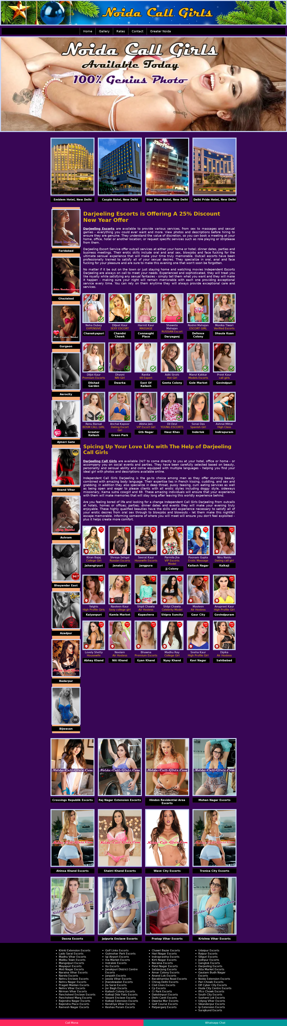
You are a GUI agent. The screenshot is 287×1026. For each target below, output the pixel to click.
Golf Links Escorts (117, 950)
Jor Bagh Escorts (116, 988)
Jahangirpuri (94, 565)
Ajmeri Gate (66, 442)
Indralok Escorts (116, 963)
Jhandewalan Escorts (119, 982)
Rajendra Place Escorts (74, 1004)
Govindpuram (224, 614)
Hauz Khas (172, 432)
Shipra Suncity (172, 614)
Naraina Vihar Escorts (73, 972)
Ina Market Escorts (117, 959)
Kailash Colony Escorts (120, 991)
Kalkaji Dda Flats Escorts (121, 994)
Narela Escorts (68, 975)
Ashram (66, 537)
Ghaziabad (66, 298)
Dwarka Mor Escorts (165, 1000)
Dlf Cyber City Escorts (212, 985)
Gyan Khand (146, 660)
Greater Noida (160, 31)
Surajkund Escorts (210, 1010)
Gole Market (198, 382)
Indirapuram (224, 432)
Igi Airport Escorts (117, 956)
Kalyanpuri (94, 614)
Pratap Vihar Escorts (167, 938)
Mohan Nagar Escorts (214, 800)
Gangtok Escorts (209, 963)
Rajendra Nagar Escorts (74, 1000)
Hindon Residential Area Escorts (167, 801)
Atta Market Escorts (211, 969)
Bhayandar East (66, 585)
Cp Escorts (159, 988)
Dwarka (120, 382)
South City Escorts (210, 994)
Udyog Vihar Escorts (211, 1000)
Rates (120, 31)
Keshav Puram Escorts (120, 1007)
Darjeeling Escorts (210, 966)
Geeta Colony (172, 382)
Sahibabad (224, 660)
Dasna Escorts (72, 938)
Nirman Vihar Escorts (73, 991)
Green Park (119, 435)
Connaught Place (146, 335)
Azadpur (66, 633)
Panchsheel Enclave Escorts (77, 994)
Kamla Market (119, 614)
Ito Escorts (112, 966)
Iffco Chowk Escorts (211, 991)
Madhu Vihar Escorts (72, 956)
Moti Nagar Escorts (71, 969)
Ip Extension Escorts (211, 1007)
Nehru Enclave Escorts (74, 978)
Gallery (104, 31)
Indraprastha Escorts (165, 956)
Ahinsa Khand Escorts (72, 870)
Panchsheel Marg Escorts (75, 997)
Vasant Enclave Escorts (120, 997)
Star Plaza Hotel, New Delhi (167, 199)
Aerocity (66, 394)
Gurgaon (66, 346)
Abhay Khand (93, 660)
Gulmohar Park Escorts (120, 953)
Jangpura (146, 565)
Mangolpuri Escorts (71, 963)
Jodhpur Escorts (208, 959)
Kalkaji (224, 565)
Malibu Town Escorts (72, 959)
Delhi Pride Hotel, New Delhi (214, 199)
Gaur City (198, 614)
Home (87, 31)
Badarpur (66, 681)
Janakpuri (120, 565)
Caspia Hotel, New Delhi (120, 199)
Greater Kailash (93, 433)
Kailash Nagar (198, 565)
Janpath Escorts (115, 975)
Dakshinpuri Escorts (165, 994)
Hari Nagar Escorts (164, 953)
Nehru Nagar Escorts (72, 982)
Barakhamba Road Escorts (169, 978)
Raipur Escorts (207, 953)
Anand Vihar (66, 489)
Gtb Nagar (146, 432)
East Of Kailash (145, 384)
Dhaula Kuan (224, 333)
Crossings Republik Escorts (72, 800)
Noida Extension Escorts (214, 978)
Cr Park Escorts (162, 991)
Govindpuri (224, 382)
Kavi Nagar (198, 660)
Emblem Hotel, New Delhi (73, 199)
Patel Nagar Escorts (165, 966)
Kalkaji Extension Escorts (121, 1000)
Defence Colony (198, 335)
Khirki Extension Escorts (74, 950)
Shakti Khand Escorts (120, 870)
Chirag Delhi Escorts (165, 982)
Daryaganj (172, 336)
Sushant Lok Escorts (211, 997)
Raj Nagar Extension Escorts (120, 800)
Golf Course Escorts (165, 1004)
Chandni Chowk (120, 335)
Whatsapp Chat (215, 1022)
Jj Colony (172, 568)
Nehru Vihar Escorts (72, 988)
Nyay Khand (172, 660)
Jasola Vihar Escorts (118, 978)
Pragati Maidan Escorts (74, 985)
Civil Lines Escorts (163, 985)
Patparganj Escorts (164, 1007)
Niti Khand (120, 660)
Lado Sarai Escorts (71, 953)
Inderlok (198, 432)
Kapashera (146, 614)
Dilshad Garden (93, 384)
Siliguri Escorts (208, 956)
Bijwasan (66, 728)
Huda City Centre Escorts (214, 988)
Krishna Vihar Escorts (214, 938)
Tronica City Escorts (214, 870)
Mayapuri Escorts (70, 966)
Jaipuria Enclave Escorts (120, 938)
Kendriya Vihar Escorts (120, 1004)
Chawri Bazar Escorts (166, 950)
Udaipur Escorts (208, 950)
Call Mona (71, 1022)
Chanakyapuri (94, 333)
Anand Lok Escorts (164, 975)
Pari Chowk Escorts (210, 982)
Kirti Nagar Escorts (164, 959)
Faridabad (66, 250)
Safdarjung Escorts (164, 969)
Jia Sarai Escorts (116, 985)
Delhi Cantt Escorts (164, 997)
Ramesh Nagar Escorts (74, 1007)
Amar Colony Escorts (165, 972)
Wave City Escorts (167, 870)
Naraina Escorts (162, 963)
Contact (137, 31)
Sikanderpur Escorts (211, 1004)
